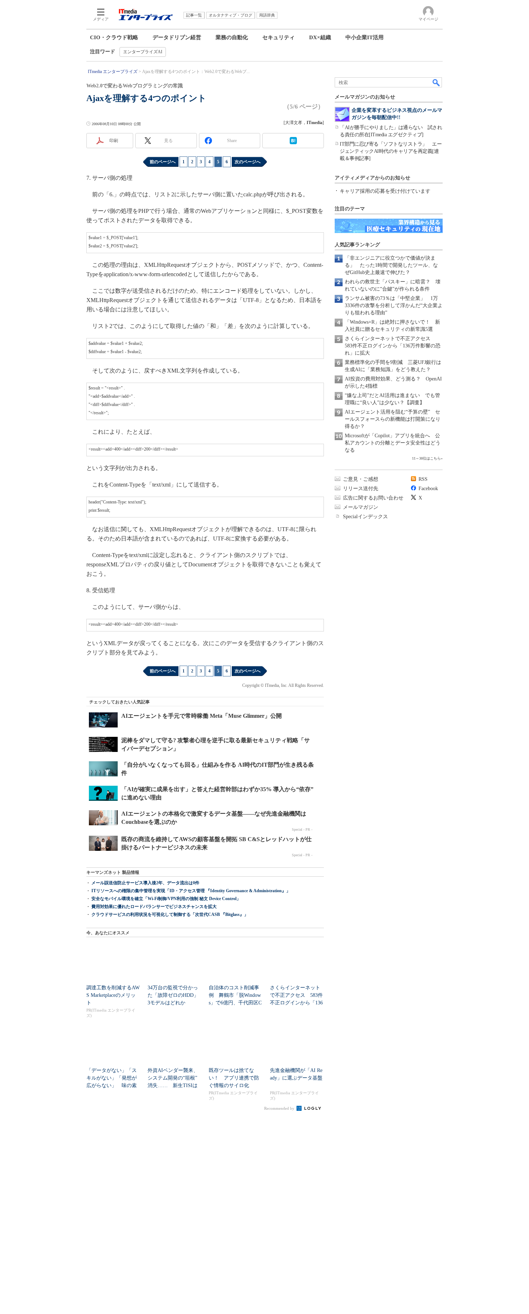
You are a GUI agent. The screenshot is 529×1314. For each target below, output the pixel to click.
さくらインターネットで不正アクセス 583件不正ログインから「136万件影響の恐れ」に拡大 (392, 346)
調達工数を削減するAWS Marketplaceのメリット (113, 995)
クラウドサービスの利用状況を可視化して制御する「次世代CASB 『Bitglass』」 (169, 914)
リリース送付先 (360, 488)
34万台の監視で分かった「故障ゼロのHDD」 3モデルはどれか (176, 995)
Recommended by (279, 1108)
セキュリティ (278, 37)
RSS (423, 479)
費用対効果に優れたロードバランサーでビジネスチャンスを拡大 (154, 906)
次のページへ (248, 161)
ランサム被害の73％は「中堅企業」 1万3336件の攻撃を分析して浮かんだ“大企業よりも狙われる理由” (394, 305)
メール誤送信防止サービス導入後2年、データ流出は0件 (145, 882)
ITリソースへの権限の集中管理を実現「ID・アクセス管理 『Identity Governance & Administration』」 (190, 890)
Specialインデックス (365, 516)
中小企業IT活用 (364, 37)
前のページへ (163, 161)
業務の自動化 (232, 37)
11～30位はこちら (426, 458)
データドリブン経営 (177, 37)
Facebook (428, 488)
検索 (436, 82)
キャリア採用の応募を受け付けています (385, 191)
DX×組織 (320, 37)
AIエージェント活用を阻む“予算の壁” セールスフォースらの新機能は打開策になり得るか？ (392, 419)
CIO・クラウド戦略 (114, 37)
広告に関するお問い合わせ (373, 498)
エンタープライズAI (142, 51)
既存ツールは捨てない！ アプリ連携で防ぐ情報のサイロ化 (234, 1078)
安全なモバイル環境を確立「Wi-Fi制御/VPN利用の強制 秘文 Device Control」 (166, 898)
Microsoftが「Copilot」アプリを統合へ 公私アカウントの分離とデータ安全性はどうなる (392, 443)
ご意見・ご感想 (360, 479)
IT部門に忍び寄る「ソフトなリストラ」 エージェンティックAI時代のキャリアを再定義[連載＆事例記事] (391, 151)
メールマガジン (360, 507)
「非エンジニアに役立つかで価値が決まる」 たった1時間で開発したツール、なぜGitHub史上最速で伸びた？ (391, 265)
